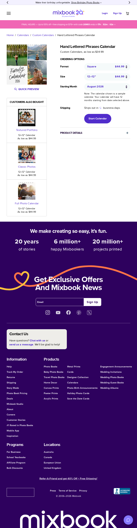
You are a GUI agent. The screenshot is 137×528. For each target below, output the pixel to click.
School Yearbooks (16, 457)
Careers (11, 414)
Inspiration (12, 436)
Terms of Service (68, 490)
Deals (10, 398)
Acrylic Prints (51, 398)
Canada (48, 457)
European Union (52, 462)
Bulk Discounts (15, 468)
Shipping (11, 382)
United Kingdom (52, 468)
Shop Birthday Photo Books (85, 2)
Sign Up (117, 13)
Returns (11, 377)
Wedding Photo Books (112, 377)
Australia (49, 452)
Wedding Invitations (111, 372)
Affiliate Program (16, 462)
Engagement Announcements (116, 366)
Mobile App (13, 430)
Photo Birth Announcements (82, 388)
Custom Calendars (43, 35)
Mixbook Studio (15, 404)
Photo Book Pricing (17, 393)
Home (10, 35)
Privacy (83, 490)
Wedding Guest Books (112, 382)
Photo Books (50, 366)
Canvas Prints (51, 388)
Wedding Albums (109, 388)
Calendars (23, 35)
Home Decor (50, 382)
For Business (14, 452)
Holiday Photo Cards (78, 393)
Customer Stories (16, 420)
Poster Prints (51, 393)
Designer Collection (78, 377)
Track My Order (15, 372)
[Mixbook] (68, 13)
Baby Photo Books (53, 372)
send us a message (21, 344)
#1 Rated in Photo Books (20, 425)
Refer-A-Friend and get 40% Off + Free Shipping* (68, 478)
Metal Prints (73, 366)
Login (105, 13)
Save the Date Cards (78, 398)
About (10, 409)
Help (9, 366)
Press (53, 490)
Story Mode (13, 388)
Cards (70, 372)
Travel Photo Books (54, 377)
